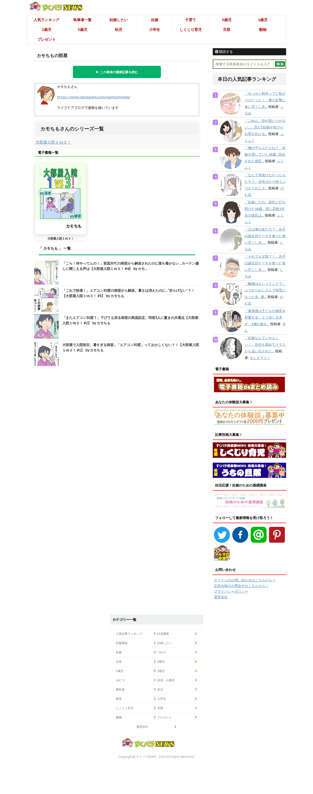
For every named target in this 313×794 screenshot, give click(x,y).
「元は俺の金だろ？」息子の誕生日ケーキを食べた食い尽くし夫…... (265, 236)
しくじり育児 (191, 29)
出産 (119, 661)
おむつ (120, 680)
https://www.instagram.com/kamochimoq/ (93, 97)
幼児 (118, 29)
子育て (190, 19)
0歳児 (227, 19)
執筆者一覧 (82, 19)
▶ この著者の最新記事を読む (117, 72)
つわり (161, 652)
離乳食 (120, 689)
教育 (119, 699)
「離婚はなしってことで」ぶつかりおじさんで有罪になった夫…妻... (265, 290)
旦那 (226, 29)
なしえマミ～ (260, 358)
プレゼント (46, 39)
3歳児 (82, 29)
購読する (225, 51)
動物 (263, 29)
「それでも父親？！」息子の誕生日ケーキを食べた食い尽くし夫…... (265, 263)
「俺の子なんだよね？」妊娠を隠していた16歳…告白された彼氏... (265, 154)
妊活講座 (163, 633)
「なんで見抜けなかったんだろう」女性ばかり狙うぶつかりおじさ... (265, 181)
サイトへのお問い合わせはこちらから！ (245, 580)
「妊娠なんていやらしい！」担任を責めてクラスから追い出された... (265, 344)
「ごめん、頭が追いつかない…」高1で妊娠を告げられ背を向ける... (265, 127)
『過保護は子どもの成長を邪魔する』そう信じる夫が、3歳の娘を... (265, 317)
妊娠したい (119, 19)
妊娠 (154, 19)
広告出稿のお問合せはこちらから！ (241, 586)
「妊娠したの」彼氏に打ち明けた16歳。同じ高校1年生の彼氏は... (265, 209)
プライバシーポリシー (231, 591)
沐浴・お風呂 (166, 680)
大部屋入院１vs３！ (53, 142)
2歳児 (46, 29)
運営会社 (221, 597)
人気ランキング (46, 19)
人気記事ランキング (129, 633)
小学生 (154, 29)
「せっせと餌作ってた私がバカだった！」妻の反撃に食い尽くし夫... (265, 100)
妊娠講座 (122, 643)
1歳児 (263, 19)
